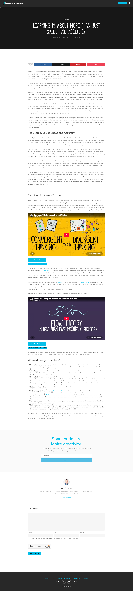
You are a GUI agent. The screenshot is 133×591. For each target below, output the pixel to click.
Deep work (45, 271)
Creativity (66, 19)
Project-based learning (60, 391)
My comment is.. (32, 512)
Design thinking (50, 395)
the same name (84, 282)
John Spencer (56, 37)
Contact (85, 578)
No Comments (76, 37)
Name (30, 532)
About (47, 578)
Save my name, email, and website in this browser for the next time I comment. (54, 538)
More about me (66, 497)
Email (56, 532)
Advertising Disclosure (64, 578)
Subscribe (77, 578)
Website (82, 532)
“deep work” (61, 282)
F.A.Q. (53, 578)
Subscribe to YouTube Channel (37, 264)
